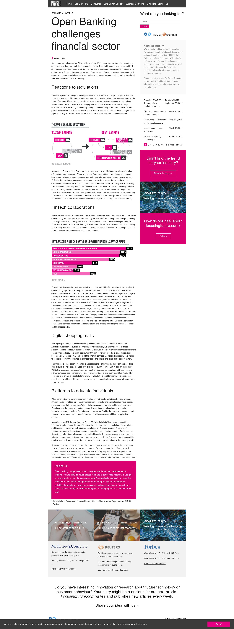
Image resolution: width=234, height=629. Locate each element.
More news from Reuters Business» (113, 570)
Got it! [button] (219, 624)
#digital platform (58, 500)
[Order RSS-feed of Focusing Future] (164, 34)
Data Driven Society (113, 3)
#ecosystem (71, 500)
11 (162, 144)
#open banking (118, 500)
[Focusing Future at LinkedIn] (145, 34)
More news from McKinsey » (63, 568)
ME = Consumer (93, 3)
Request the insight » (163, 173)
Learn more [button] (141, 624)
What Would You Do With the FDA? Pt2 (160, 558)
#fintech (95, 500)
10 (159, 144)
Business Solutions (135, 3)
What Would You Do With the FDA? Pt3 (160, 553)
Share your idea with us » (117, 605)
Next (167, 144)
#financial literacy (84, 500)
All (182, 144)
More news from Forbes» (155, 563)
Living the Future (155, 3)
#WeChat (55, 504)
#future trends (105, 500)
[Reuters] (117, 547)
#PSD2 (128, 500)
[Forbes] (163, 547)
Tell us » (163, 236)
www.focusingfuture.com (175, 618)
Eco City (78, 3)
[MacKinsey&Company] (70, 547)
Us (166, 3)
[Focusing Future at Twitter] (149, 34)
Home (69, 3)
